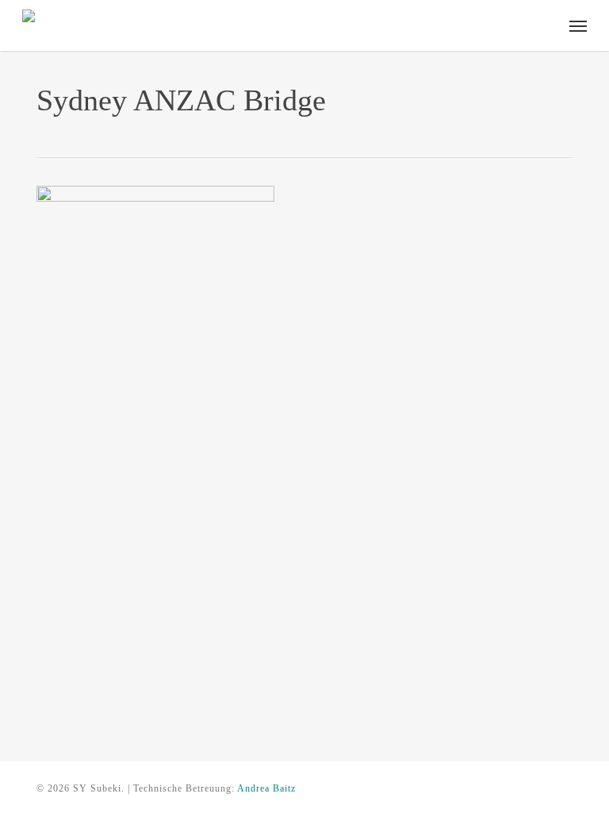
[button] (578, 25)
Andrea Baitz (266, 788)
